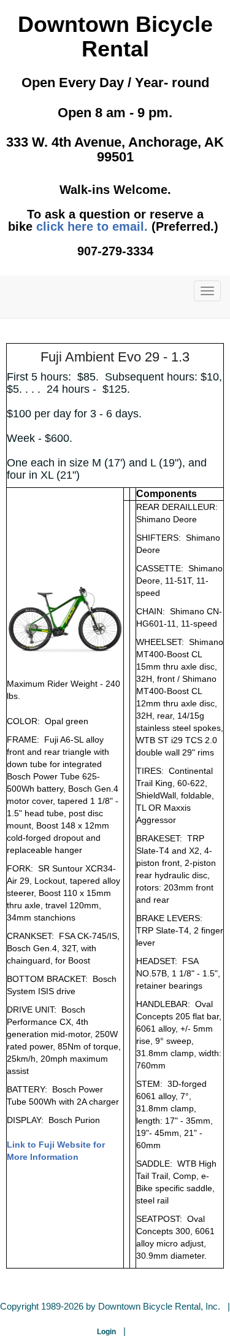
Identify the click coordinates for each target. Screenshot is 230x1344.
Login (106, 1331)
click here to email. (92, 226)
